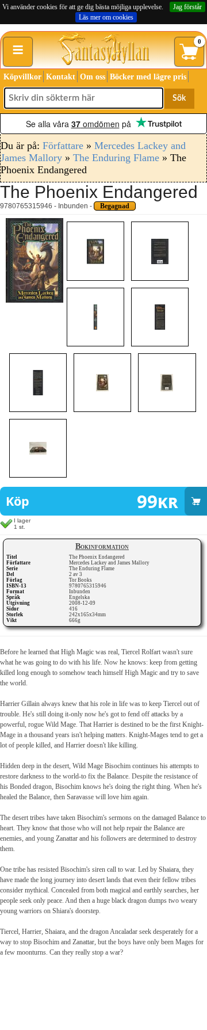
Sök (179, 98)
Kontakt (60, 77)
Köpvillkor (22, 77)
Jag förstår (187, 7)
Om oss (92, 77)
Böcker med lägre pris (148, 77)
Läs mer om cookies (106, 17)
